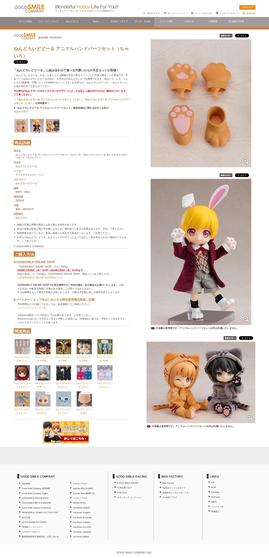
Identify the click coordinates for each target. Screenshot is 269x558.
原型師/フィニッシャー (32, 527)
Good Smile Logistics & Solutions (36, 508)
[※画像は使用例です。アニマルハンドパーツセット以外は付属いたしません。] (201, 323)
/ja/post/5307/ (21, 111)
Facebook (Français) (82, 517)
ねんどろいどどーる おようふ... (64, 385)
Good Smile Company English (35, 493)
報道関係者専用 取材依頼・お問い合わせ (40, 537)
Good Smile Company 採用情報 (36, 488)
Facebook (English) (81, 512)
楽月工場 (26, 517)
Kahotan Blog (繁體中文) (84, 493)
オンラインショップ (177, 13)
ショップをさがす (203, 13)
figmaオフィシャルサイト (174, 488)
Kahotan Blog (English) (83, 488)
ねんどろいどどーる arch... (84, 411)
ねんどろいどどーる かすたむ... (43, 411)
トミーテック (217, 507)
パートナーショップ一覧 (33, 307)
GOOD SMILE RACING (128, 483)
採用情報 (250, 13)
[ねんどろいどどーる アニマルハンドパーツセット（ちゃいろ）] (201, 165)
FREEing (215, 492)
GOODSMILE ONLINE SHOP (35, 498)
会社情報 (26, 484)
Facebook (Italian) (81, 537)
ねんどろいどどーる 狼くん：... (43, 385)
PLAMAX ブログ (170, 497)
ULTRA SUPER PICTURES (34, 522)
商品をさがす (153, 13)
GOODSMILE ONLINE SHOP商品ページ (41, 277)
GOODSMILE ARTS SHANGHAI (36, 503)
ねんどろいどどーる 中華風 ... (43, 359)
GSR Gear (122, 492)
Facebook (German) (82, 527)
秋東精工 (215, 511)
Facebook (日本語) (81, 508)
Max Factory (168, 483)
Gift (212, 482)
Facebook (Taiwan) (81, 522)
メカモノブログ (80, 498)
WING (214, 502)
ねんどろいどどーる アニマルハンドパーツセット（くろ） (49, 99)
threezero (215, 497)
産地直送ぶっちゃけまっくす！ (177, 492)
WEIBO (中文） (80, 503)
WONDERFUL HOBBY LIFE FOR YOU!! (40, 512)
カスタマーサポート (229, 13)
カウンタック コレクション (129, 497)
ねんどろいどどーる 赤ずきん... (22, 385)
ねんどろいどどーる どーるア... (64, 411)
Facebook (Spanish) (82, 532)
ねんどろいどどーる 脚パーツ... (22, 359)
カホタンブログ (80, 484)
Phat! (213, 487)
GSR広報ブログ (124, 488)
